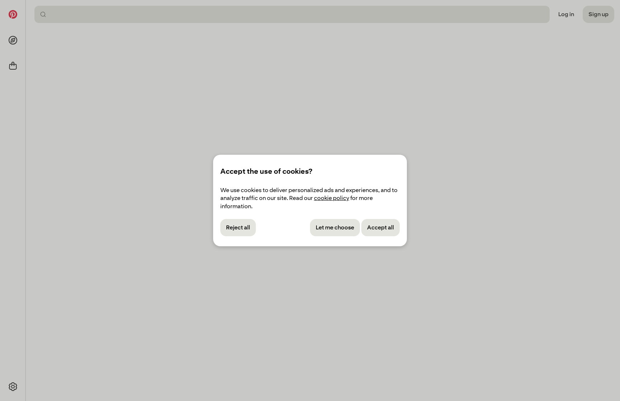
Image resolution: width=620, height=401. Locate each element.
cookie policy (331, 198)
